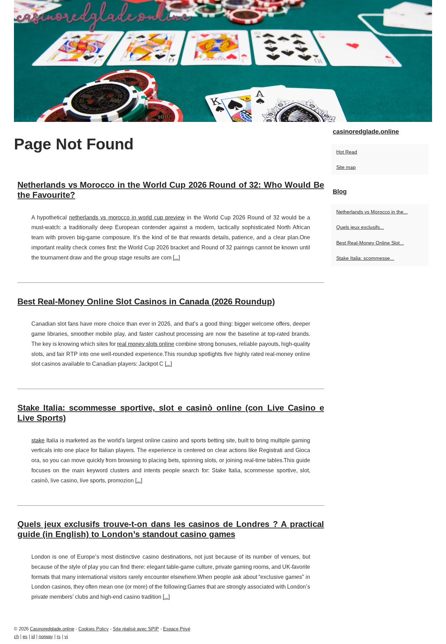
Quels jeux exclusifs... (360, 227)
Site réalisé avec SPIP (136, 628)
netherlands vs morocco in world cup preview (127, 217)
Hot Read (346, 152)
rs (59, 636)
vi (66, 636)
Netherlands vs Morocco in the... (372, 212)
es (25, 636)
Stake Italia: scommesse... (365, 258)
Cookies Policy (93, 628)
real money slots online (145, 344)
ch (16, 636)
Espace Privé (176, 628)
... (176, 258)
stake (38, 440)
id (33, 636)
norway (46, 636)
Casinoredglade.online (52, 628)
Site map (346, 167)
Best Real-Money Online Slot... (370, 243)
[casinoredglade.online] (223, 61)
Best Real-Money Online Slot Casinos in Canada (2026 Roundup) (146, 301)
